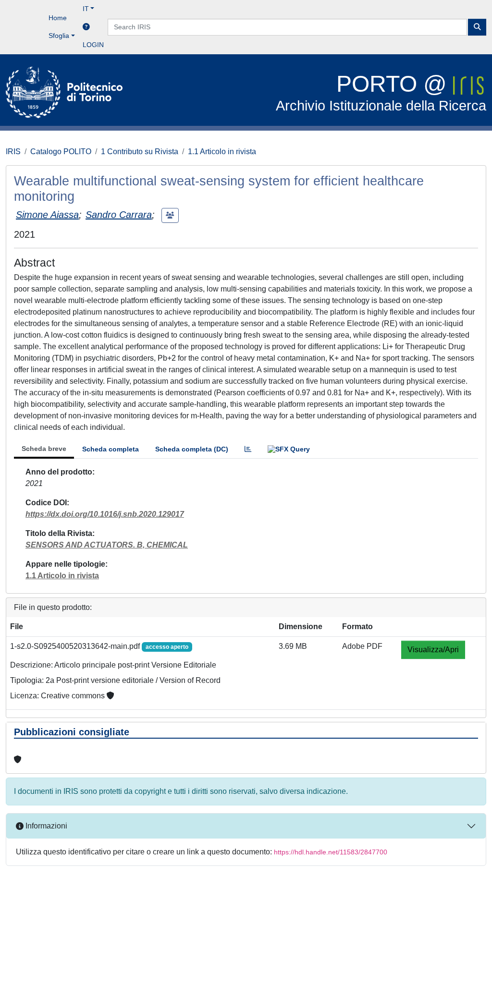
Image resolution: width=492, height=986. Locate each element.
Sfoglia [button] (59, 35)
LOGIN (93, 45)
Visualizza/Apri (433, 649)
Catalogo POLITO (60, 151)
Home (58, 18)
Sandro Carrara (119, 214)
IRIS (13, 151)
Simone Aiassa (47, 214)
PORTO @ (381, 92)
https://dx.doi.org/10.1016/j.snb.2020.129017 (104, 514)
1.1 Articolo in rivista (222, 151)
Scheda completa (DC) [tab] (191, 449)
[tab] (247, 449)
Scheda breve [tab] (44, 448)
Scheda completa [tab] (110, 449)
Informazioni (45, 826)
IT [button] (86, 8)
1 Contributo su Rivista (139, 151)
